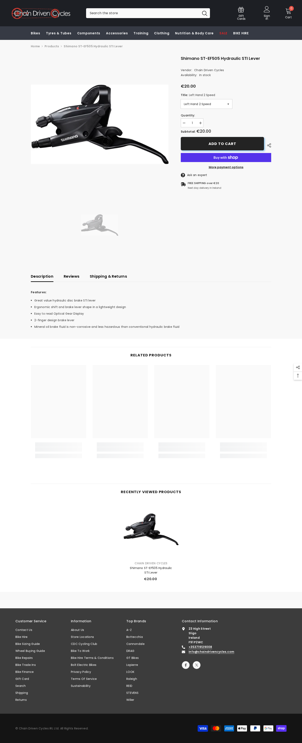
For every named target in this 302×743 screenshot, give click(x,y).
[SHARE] (267, 145)
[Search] (148, 13)
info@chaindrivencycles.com (211, 652)
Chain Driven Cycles (209, 70)
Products (52, 46)
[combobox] (142, 13)
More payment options (226, 167)
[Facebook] (186, 665)
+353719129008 (200, 647)
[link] (58, 449)
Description (42, 276)
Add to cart (222, 143)
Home (35, 46)
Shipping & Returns (108, 276)
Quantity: (188, 115)
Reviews (72, 276)
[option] (100, 124)
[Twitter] (197, 665)
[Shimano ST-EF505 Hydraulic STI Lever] (151, 529)
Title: (198, 95)
